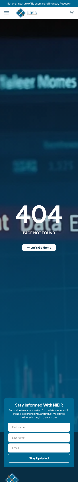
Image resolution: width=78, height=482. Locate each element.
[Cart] (72, 12)
